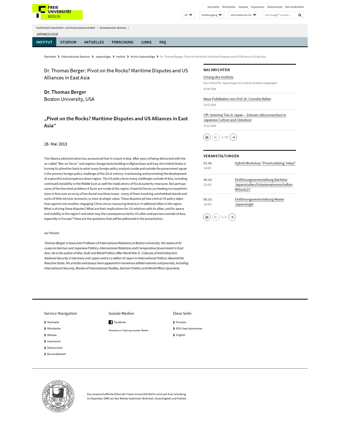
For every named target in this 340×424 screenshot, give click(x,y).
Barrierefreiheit (294, 7)
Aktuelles (94, 42)
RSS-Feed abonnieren (189, 328)
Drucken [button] (181, 322)
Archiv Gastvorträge (143, 56)
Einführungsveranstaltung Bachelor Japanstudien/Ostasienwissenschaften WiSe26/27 (264, 184)
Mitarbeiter (229, 7)
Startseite (213, 7)
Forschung (122, 42)
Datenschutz (274, 7)
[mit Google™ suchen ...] (300, 15)
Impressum (257, 7)
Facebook (120, 322)
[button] (188, 15)
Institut (44, 42)
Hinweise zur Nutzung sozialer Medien (129, 330)
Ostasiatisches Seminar (114, 27)
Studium (68, 42)
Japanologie (47, 34)
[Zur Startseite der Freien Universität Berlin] (65, 12)
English (180, 335)
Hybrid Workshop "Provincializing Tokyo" (265, 163)
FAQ (162, 42)
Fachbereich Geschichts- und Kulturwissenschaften (67, 27)
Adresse (243, 7)
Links (146, 42)
